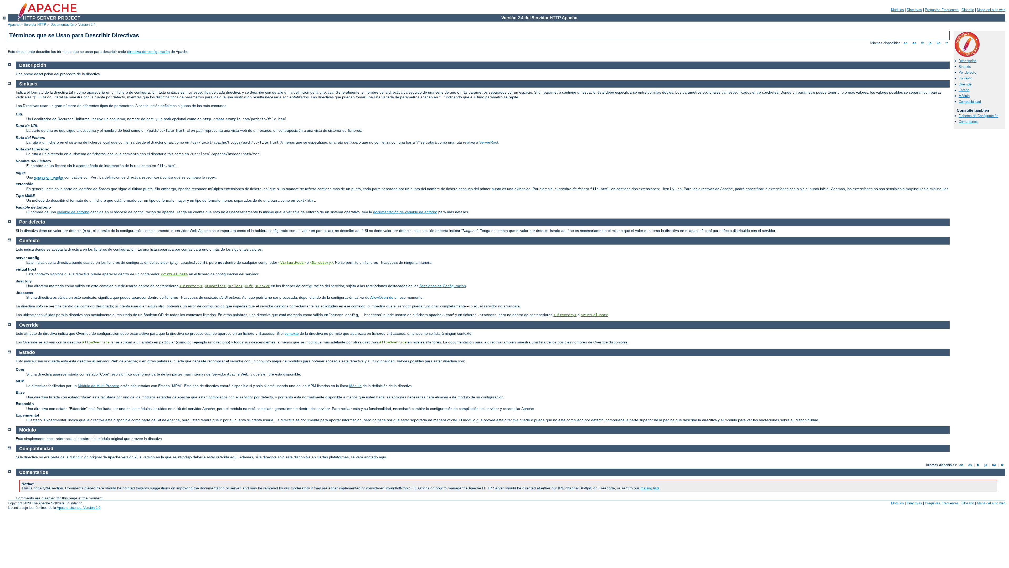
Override (965, 84)
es (914, 43)
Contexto (965, 78)
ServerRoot (488, 142)
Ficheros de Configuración (978, 116)
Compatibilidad (970, 102)
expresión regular (48, 177)
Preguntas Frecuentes (942, 10)
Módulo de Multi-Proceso (98, 386)
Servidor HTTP (35, 25)
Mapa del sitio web (991, 10)
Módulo (964, 96)
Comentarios (968, 122)
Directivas (914, 10)
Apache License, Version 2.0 (78, 508)
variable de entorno (73, 212)
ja (930, 43)
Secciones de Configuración (442, 286)
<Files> (235, 286)
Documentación (62, 25)
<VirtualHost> (292, 263)
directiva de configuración (148, 51)
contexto (292, 333)
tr (946, 43)
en (906, 43)
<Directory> (321, 263)
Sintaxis (965, 67)
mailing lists (650, 488)
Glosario (967, 10)
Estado (964, 90)
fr (922, 43)
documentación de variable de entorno (405, 212)
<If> (249, 286)
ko (938, 43)
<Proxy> (262, 286)
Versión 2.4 (86, 25)
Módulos (897, 10)
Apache (13, 25)
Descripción (967, 61)
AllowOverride (381, 297)
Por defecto (967, 72)
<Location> (215, 286)
